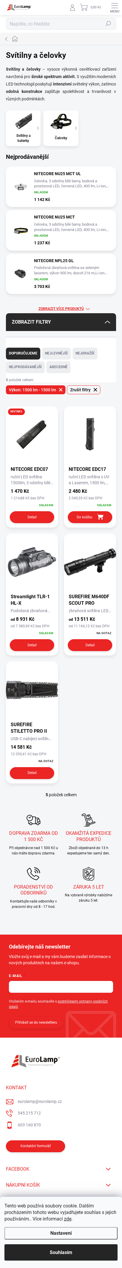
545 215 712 (29, 1113)
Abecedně (58, 367)
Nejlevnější (56, 353)
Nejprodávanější (25, 367)
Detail (32, 517)
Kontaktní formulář (35, 1146)
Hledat (108, 24)
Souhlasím (61, 1252)
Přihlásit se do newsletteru (36, 1022)
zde (67, 1219)
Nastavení (61, 1233)
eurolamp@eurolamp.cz (40, 1101)
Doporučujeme (23, 353)
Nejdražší (85, 353)
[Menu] (114, 7)
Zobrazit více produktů (61, 309)
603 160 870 (29, 1125)
